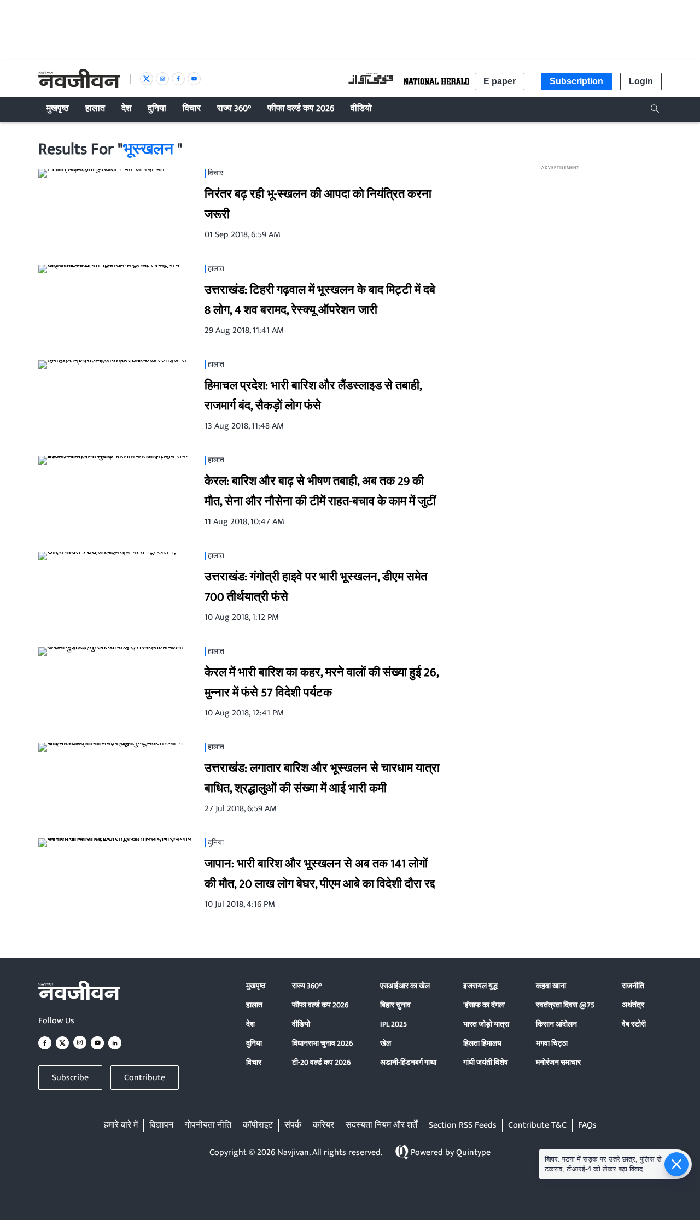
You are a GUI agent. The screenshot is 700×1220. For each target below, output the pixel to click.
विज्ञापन (161, 1125)
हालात (254, 1005)
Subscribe (70, 1077)
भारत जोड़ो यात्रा (486, 1024)
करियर (323, 1125)
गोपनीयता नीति (208, 1125)
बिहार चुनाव (395, 1005)
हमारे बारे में (121, 1125)
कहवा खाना (551, 985)
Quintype (473, 1152)
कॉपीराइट (258, 1125)
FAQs (587, 1125)
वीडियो (301, 1024)
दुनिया (254, 1043)
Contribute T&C (537, 1125)
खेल (385, 1043)
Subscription (576, 81)
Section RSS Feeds (463, 1125)
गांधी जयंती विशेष (485, 1062)
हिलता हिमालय (482, 1043)
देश (250, 1024)
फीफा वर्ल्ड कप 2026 (320, 1005)
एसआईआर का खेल (405, 985)
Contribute (144, 1077)
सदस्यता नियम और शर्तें (381, 1125)
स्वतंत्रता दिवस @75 (565, 1005)
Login (641, 81)
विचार (253, 1062)
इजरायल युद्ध (480, 985)
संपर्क (292, 1125)
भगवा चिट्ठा (552, 1043)
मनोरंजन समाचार (558, 1062)
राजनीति (633, 985)
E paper (499, 81)
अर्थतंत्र (633, 1005)
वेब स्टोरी (634, 1024)
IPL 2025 (393, 1024)
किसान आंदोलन (556, 1024)
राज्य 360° (307, 985)
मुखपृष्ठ (255, 985)
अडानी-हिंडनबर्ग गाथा (408, 1062)
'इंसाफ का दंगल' (484, 1005)
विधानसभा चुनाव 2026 (322, 1043)
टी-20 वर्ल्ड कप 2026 (321, 1062)
